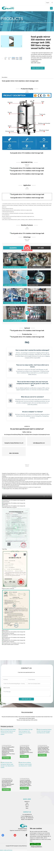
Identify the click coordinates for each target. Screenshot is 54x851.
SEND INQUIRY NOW (26, 699)
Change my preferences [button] (36, 846)
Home (2, 22)
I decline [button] (38, 844)
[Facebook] (3, 835)
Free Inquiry (6, 757)
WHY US (27, 805)
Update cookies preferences (6, 850)
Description (4, 77)
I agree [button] (32, 844)
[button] (11, 41)
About (27, 806)
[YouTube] (15, 835)
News (27, 808)
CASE (27, 803)
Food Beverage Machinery (9, 22)
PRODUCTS (27, 801)
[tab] (4, 77)
